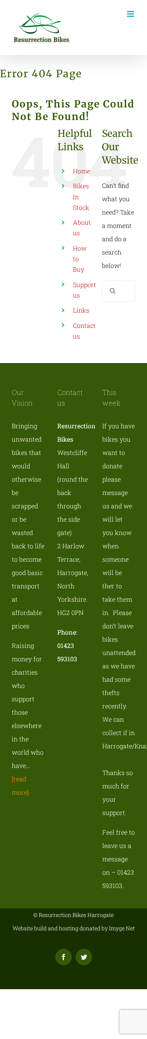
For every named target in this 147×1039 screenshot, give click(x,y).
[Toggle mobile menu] (131, 14)
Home (81, 171)
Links (81, 310)
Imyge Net (122, 928)
